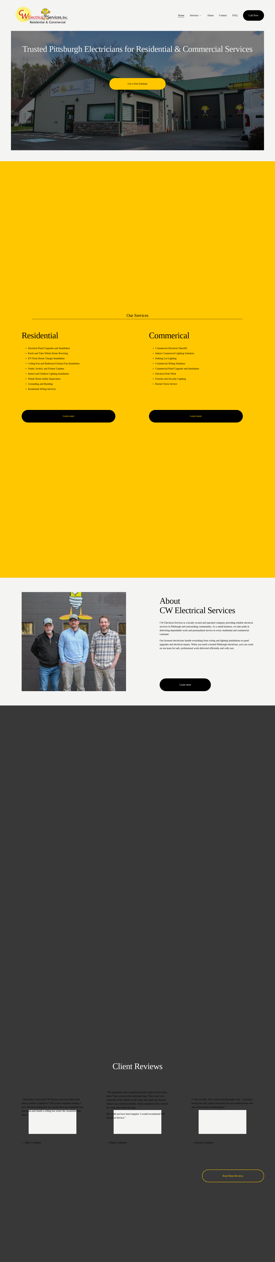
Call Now (253, 15)
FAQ (234, 15)
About (210, 15)
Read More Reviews (233, 1176)
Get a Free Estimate (137, 83)
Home (181, 15)
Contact (223, 15)
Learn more (68, 416)
